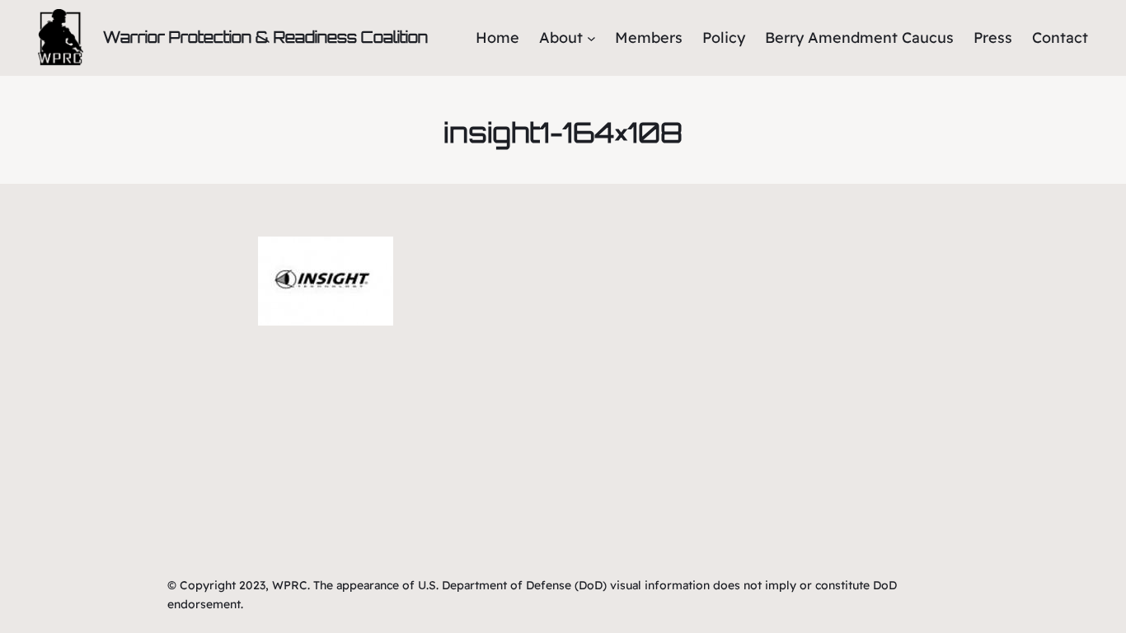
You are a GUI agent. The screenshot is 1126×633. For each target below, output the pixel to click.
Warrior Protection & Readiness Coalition (265, 37)
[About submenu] (591, 38)
